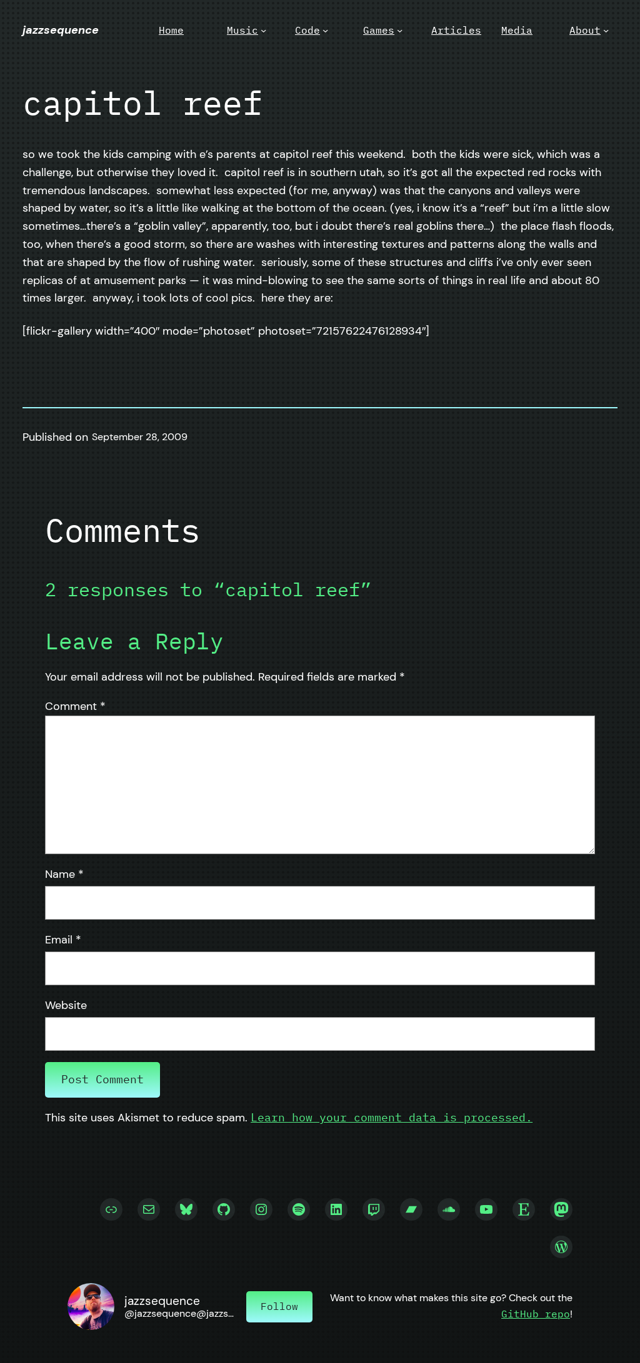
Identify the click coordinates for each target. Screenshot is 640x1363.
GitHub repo (535, 1313)
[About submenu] (606, 30)
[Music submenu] (263, 30)
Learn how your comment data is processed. (391, 1117)
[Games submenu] (399, 30)
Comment (75, 706)
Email (63, 939)
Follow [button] (279, 1306)
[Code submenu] (325, 30)
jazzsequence (60, 29)
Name (64, 874)
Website (66, 1005)
